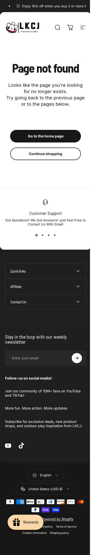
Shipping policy (57, 537)
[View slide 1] (36, 235)
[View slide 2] (42, 235)
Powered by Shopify (55, 523)
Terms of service (64, 531)
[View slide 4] (55, 235)
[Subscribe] (73, 358)
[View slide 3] (49, 235)
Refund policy (42, 531)
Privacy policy (22, 531)
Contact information (32, 537)
